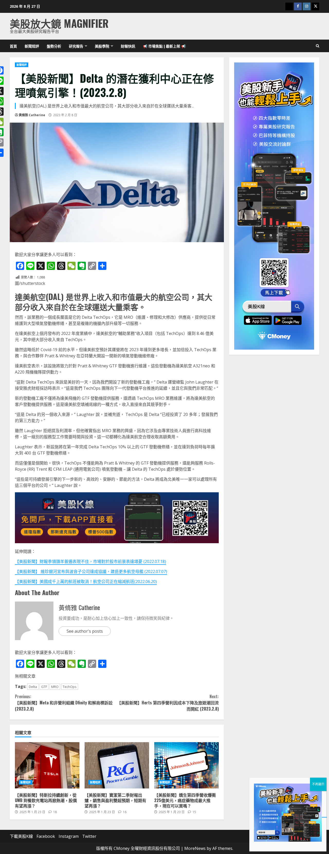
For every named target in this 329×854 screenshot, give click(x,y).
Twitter (89, 836)
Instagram (69, 836)
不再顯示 (318, 784)
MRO (55, 686)
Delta (33, 686)
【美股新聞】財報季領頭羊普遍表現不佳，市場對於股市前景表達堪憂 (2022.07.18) (90, 561)
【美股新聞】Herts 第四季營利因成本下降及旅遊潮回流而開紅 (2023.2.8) (167, 702)
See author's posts (85, 631)
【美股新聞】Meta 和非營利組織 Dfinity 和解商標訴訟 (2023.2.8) (64, 702)
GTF (44, 686)
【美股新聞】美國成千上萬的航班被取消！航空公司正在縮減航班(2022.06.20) (86, 581)
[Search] (317, 46)
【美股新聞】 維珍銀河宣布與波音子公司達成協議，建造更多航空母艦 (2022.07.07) (91, 571)
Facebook (45, 836)
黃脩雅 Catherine (32, 115)
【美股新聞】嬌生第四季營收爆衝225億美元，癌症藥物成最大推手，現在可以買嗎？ (186, 765)
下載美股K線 (21, 836)
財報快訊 (128, 46)
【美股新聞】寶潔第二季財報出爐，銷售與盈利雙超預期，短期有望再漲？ (117, 765)
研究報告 (76, 46)
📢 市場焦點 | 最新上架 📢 (164, 46)
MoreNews (195, 848)
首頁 (13, 46)
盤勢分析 (54, 46)
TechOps (70, 686)
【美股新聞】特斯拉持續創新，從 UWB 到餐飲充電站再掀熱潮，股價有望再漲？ (47, 765)
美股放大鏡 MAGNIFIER (59, 23)
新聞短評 (32, 46)
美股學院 (102, 46)
